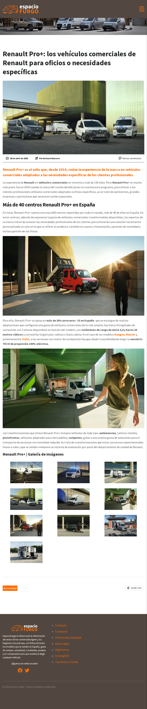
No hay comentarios (132, 158)
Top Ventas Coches (66, 662)
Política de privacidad (68, 637)
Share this (136, 588)
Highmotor (62, 649)
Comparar (61, 631)
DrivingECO (62, 656)
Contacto (61, 625)
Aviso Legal (62, 643)
